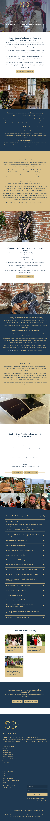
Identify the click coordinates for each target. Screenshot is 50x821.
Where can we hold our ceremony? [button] (16, 590)
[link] (25, 8)
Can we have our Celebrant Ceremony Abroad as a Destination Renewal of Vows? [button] (20, 605)
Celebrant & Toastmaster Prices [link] (9, 762)
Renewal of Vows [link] (7, 752)
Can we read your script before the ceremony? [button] (19, 600)
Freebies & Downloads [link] (7, 771)
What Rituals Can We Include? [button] (15, 595)
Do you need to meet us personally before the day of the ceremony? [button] (21, 579)
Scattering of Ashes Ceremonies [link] (10, 758)
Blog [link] (3, 769)
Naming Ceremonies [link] (8, 754)
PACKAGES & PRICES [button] (31, 472)
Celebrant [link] (4, 748)
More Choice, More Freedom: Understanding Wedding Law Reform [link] (14, 649)
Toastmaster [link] (5, 760)
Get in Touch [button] (17, 472)
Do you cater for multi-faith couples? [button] (16, 560)
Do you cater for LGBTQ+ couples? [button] (15, 555)
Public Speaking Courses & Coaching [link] (10, 780)
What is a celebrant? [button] (12, 521)
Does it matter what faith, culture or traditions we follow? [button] (22, 574)
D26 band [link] (12, 350)
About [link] (3, 765)
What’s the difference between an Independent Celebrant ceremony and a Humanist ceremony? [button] (22, 535)
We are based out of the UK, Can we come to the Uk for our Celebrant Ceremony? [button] (22, 611)
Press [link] (3, 773)
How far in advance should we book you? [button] (17, 617)
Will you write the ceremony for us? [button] (16, 540)
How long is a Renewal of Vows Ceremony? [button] (18, 585)
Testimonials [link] (5, 767)
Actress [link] (4, 782)
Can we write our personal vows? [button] (15, 545)
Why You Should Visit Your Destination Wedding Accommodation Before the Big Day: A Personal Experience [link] (14, 672)
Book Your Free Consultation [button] (25, 71)
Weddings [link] (5, 750)
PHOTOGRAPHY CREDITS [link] (37, 810)
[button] (25, 11)
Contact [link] (4, 775)
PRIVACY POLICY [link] (25, 812)
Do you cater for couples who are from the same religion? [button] (22, 569)
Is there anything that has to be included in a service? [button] (21, 550)
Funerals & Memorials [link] (8, 756)
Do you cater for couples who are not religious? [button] (19, 564)
